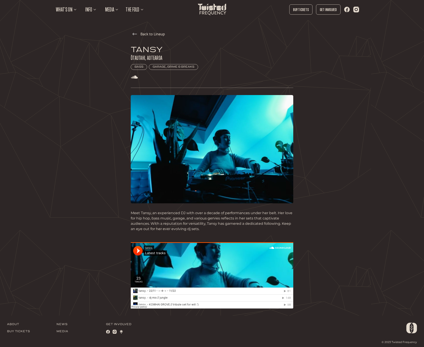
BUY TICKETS (18, 331)
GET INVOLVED (119, 324)
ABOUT (13, 324)
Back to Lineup (152, 34)
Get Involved (328, 9)
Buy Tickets (301, 9)
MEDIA (62, 331)
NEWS (62, 324)
